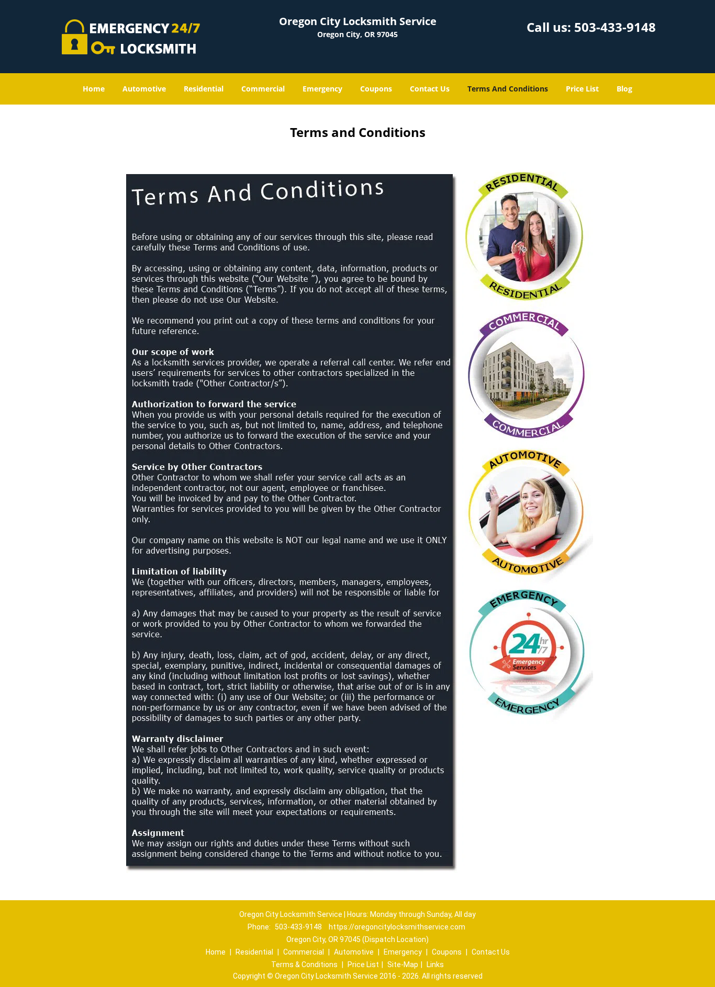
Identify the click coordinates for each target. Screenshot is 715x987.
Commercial (263, 89)
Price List (582, 89)
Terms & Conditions (304, 964)
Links (435, 964)
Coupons (376, 89)
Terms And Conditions (507, 89)
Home (94, 89)
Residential (204, 89)
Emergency (322, 89)
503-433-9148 (615, 27)
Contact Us (430, 89)
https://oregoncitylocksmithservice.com (397, 927)
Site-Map (402, 964)
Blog (624, 89)
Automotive (144, 89)
